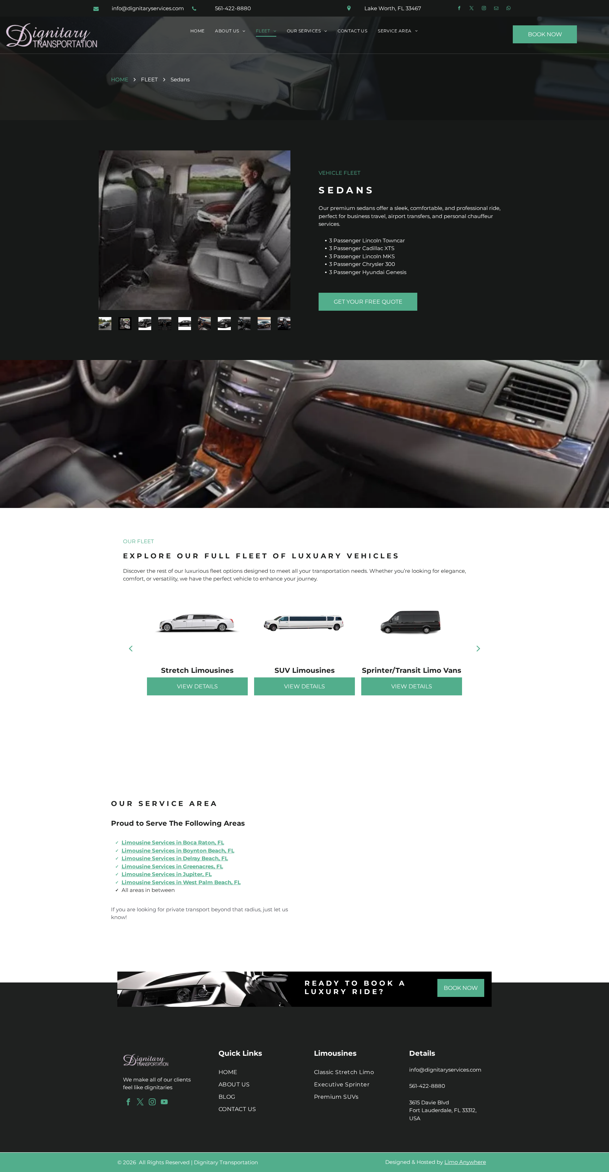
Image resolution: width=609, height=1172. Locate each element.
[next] (478, 648)
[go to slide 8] (244, 323)
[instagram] (484, 9)
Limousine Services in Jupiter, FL (167, 874)
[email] (496, 9)
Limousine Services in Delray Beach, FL (175, 858)
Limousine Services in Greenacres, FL (172, 866)
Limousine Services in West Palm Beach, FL (181, 882)
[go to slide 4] (164, 323)
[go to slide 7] (224, 323)
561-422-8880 (427, 1086)
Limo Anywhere (465, 1162)
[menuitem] (197, 31)
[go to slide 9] (264, 323)
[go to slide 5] (184, 323)
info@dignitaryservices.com (445, 1069)
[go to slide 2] (124, 323)
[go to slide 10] (284, 323)
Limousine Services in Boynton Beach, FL (178, 850)
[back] (130, 648)
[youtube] (164, 1103)
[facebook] (459, 9)
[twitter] (471, 9)
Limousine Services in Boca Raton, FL (173, 842)
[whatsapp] (508, 9)
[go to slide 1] (105, 323)
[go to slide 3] (145, 323)
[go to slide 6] (204, 323)
